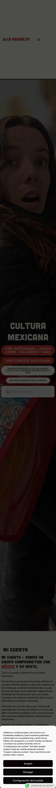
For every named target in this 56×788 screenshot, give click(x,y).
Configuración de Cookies (28, 780)
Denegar (28, 772)
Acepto (28, 763)
